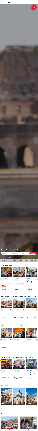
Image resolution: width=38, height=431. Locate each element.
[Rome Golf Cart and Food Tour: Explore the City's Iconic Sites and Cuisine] (19, 369)
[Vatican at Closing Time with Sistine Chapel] (19, 340)
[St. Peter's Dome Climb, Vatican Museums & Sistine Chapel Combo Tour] (6, 340)
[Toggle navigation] (37, 2)
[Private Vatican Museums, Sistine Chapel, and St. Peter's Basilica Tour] (31, 340)
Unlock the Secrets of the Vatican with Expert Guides (16, 326)
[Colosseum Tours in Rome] (31, 396)
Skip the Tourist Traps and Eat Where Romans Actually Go (17, 357)
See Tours (33, 253)
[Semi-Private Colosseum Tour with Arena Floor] (19, 309)
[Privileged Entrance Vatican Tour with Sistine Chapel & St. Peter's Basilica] (6, 279)
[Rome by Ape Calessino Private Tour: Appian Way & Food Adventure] (31, 369)
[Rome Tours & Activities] (6, 396)
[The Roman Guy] (7, 1)
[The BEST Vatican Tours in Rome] (19, 396)
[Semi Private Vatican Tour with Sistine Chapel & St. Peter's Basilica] (31, 279)
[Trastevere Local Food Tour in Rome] (6, 369)
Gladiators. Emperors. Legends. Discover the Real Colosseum (18, 296)
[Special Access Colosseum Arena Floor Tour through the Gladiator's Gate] (19, 279)
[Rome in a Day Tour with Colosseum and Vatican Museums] (6, 309)
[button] (3, 257)
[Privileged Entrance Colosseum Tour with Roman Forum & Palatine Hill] (31, 309)
